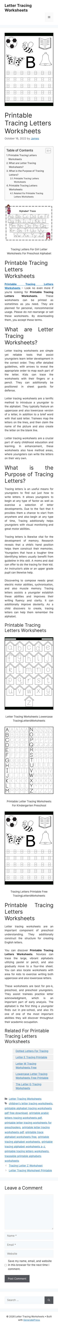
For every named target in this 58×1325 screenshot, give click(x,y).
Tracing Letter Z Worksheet (26, 1165)
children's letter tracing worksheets (30, 1103)
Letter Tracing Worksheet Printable (30, 1170)
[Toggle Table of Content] (46, 150)
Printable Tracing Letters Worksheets (22, 157)
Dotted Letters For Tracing (32, 1051)
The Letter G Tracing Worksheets (28, 1086)
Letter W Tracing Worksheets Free (26, 1065)
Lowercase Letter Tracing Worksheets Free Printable (32, 1076)
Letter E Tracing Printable (31, 1057)
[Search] (49, 1300)
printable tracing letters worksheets (27, 1151)
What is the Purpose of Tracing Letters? (26, 172)
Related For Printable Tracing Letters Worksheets (28, 195)
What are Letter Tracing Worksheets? (22, 165)
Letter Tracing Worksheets (18, 7)
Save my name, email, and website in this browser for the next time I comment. (30, 1265)
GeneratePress (31, 1319)
